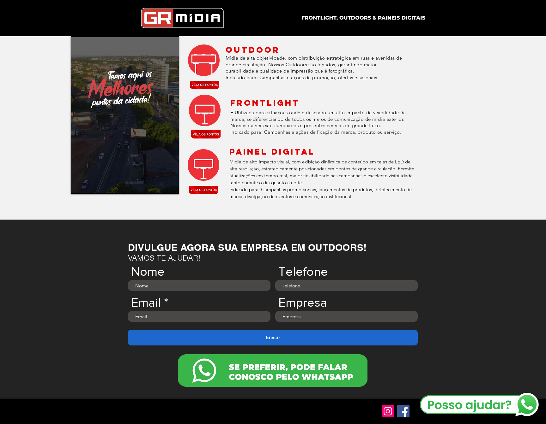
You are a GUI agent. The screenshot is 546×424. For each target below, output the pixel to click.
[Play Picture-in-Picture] (159, 185)
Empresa (302, 302)
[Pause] (79, 185)
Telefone (303, 271)
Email (146, 302)
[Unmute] (90, 185)
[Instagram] (388, 411)
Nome (148, 271)
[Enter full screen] (170, 185)
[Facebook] (403, 411)
